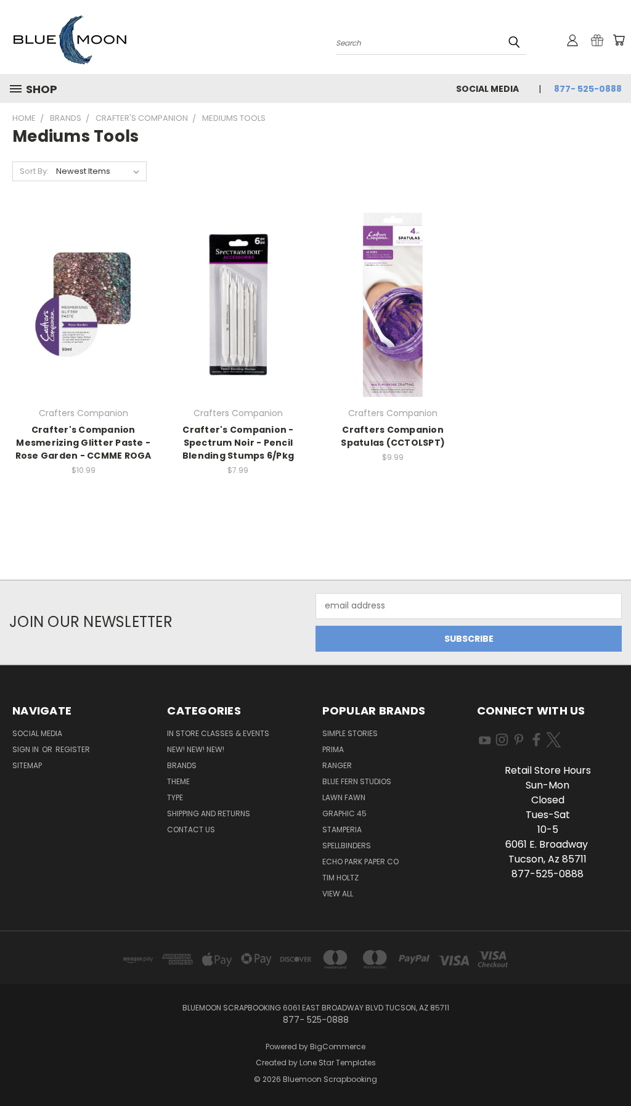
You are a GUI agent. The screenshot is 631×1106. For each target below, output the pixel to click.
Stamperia (342, 829)
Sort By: (34, 171)
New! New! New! (195, 749)
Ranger (337, 765)
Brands (182, 765)
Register (72, 749)
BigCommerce (337, 1046)
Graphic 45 (344, 813)
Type (175, 797)
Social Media (487, 89)
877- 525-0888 (588, 89)
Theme (178, 781)
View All (337, 893)
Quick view (83, 290)
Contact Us (191, 829)
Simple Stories (350, 733)
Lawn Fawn (343, 797)
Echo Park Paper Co (360, 861)
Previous (612, 1067)
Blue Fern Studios (356, 781)
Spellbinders (346, 845)
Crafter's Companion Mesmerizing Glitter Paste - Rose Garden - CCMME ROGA (83, 443)
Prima (333, 749)
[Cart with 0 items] (619, 40)
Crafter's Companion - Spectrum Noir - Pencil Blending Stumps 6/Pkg (238, 443)
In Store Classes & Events (218, 733)
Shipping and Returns (208, 813)
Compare (79, 314)
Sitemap (27, 765)
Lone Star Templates (337, 1062)
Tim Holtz (340, 877)
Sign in (26, 749)
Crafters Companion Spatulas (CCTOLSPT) (393, 436)
